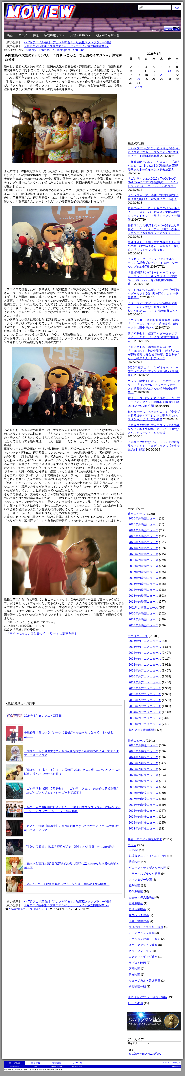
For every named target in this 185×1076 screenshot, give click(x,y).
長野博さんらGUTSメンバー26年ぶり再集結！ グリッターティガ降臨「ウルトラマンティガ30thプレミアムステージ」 (154, 229)
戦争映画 (134, 885)
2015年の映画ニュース (143, 583)
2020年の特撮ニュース (143, 781)
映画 (10, 35)
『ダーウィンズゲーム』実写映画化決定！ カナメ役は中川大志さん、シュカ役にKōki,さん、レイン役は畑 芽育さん (154, 307)
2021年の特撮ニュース (143, 775)
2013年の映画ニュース (143, 595)
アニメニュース (138, 636)
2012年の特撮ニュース (143, 828)
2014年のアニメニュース (145, 712)
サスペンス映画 (139, 915)
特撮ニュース (136, 740)
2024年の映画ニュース (143, 530)
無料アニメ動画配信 (142, 729)
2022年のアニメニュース (145, 664)
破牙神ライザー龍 (107, 35)
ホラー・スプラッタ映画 (144, 873)
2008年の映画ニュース (143, 625)
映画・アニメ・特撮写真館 (145, 839)
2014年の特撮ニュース (143, 816)
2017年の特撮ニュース (143, 798)
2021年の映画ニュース (143, 548)
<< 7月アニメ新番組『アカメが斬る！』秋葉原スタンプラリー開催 (67, 42)
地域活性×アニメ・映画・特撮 (147, 997)
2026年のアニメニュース (145, 640)
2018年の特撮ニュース (143, 792)
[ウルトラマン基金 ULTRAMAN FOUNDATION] (155, 1032)
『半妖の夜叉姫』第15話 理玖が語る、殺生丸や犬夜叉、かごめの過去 (69, 846)
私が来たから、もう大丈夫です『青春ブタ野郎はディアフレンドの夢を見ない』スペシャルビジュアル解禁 (154, 415)
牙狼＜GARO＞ (80, 35)
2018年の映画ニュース (143, 566)
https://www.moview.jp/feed (144, 1053)
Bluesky (31, 49)
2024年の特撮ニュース (143, 757)
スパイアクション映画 (143, 944)
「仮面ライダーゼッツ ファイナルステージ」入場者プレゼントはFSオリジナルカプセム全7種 (153, 262)
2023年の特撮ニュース (143, 763)
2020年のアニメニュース (145, 676)
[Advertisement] (34, 661)
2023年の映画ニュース (143, 536)
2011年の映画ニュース (143, 607)
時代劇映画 (136, 891)
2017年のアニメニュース (145, 694)
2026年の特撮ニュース (143, 745)
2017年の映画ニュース (143, 571)
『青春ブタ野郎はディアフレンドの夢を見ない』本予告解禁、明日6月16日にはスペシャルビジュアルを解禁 (154, 429)
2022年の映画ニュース (143, 542)
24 (138, 78)
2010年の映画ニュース (143, 613)
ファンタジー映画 (140, 879)
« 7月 (138, 87)
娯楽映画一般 (137, 986)
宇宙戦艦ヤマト (54, 35)
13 (161, 71)
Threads (44, 49)
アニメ (22, 35)
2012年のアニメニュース (145, 723)
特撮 (36, 35)
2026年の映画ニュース (143, 518)
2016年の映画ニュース (143, 577)
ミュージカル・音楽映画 (144, 980)
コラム (132, 845)
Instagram (63, 49)
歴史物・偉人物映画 (142, 897)
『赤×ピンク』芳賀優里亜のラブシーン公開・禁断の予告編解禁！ (66, 884)
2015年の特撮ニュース (143, 810)
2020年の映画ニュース (143, 554)
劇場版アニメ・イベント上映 (147, 855)
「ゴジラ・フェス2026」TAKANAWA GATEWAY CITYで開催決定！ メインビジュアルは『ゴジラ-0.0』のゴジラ (153, 182)
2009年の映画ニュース (143, 619)
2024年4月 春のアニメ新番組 (43, 715)
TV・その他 (135, 1003)
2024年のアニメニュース (145, 652)
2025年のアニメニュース (145, 646)
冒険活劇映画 (137, 909)
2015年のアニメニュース (145, 706)
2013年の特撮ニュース (143, 822)
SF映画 (133, 849)
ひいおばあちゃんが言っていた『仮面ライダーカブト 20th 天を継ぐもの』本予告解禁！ (154, 293)
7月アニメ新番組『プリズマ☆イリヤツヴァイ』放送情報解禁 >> (66, 46)
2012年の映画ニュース (143, 601)
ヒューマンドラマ (140, 950)
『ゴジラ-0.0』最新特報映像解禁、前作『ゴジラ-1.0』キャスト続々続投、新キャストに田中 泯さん (153, 323)
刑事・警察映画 (139, 921)
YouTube (78, 49)
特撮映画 (134, 861)
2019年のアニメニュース (145, 682)
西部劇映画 (136, 903)
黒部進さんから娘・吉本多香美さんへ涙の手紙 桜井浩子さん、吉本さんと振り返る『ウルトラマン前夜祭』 (154, 246)
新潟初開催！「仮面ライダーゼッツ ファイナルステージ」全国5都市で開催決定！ (153, 337)
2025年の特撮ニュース (143, 751)
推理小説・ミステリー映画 (146, 927)
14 (169, 71)
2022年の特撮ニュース (143, 769)
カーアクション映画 (142, 933)
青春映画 (134, 974)
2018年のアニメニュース (145, 688)
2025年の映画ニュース (143, 524)
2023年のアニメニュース (145, 658)
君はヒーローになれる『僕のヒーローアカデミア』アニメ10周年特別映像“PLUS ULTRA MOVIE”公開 (154, 402)
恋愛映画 (134, 968)
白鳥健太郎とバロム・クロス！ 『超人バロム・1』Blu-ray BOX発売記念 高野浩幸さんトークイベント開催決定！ (154, 165)
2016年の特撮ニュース (143, 804)
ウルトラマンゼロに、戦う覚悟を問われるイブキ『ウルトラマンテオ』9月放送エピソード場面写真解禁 (154, 152)
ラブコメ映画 (137, 962)
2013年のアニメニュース (145, 718)
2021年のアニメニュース (145, 670)
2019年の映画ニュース (143, 560)
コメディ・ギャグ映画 (143, 956)
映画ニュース (41, 909)
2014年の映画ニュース (20, 909)
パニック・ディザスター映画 (147, 867)
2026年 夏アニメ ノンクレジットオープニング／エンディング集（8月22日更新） (153, 371)
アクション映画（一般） (144, 939)
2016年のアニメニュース (145, 700)
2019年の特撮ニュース (143, 786)
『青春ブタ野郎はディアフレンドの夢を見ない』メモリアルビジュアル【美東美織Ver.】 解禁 (154, 445)
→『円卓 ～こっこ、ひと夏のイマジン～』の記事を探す (40, 633)
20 (161, 74)
